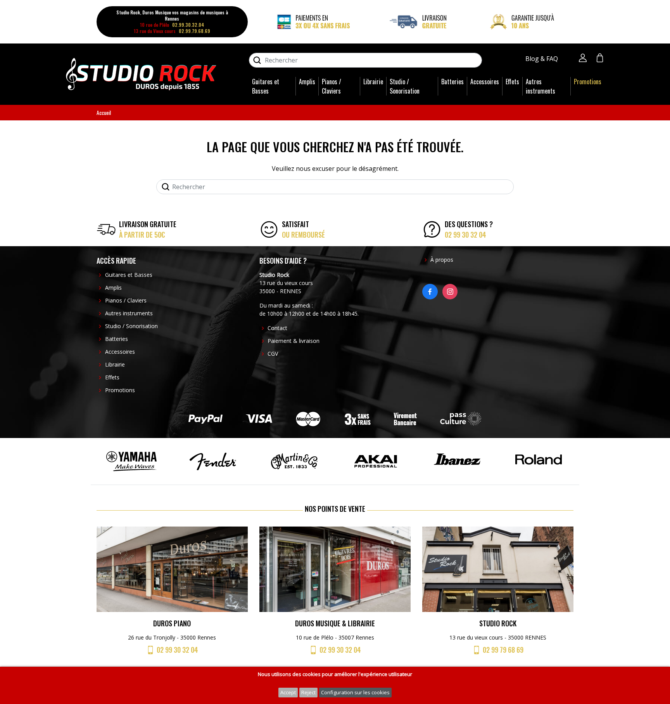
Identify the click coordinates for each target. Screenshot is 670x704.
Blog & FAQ (542, 58)
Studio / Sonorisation (405, 86)
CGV (273, 353)
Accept (288, 692)
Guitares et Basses (265, 86)
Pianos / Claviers (331, 86)
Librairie (373, 81)
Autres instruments (540, 86)
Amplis (307, 81)
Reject (308, 692)
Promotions (587, 81)
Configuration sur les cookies (355, 692)
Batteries (452, 81)
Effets (512, 81)
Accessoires (484, 81)
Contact (277, 328)
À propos (441, 259)
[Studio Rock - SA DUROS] (141, 73)
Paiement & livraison (293, 340)
